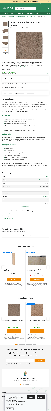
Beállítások (10, 408)
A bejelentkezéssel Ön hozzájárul (20, 363)
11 (35, 344)
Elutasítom (30, 397)
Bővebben (37, 279)
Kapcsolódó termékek (19, 93)
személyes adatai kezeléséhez (26, 363)
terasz (43, 196)
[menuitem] (9, 13)
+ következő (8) (5, 52)
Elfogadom (40, 397)
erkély (46, 196)
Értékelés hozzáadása (25, 236)
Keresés (34, 8)
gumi (47, 190)
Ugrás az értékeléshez (26, 27)
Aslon (25, 83)
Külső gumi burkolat (43, 180)
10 (33, 344)
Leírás (5, 93)
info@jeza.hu (27, 384)
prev (3, 267)
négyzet (46, 199)
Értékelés (10, 93)
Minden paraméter (25, 206)
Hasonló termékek (30, 93)
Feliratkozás (40, 360)
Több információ (20, 67)
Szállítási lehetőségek (45, 73)
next (48, 267)
